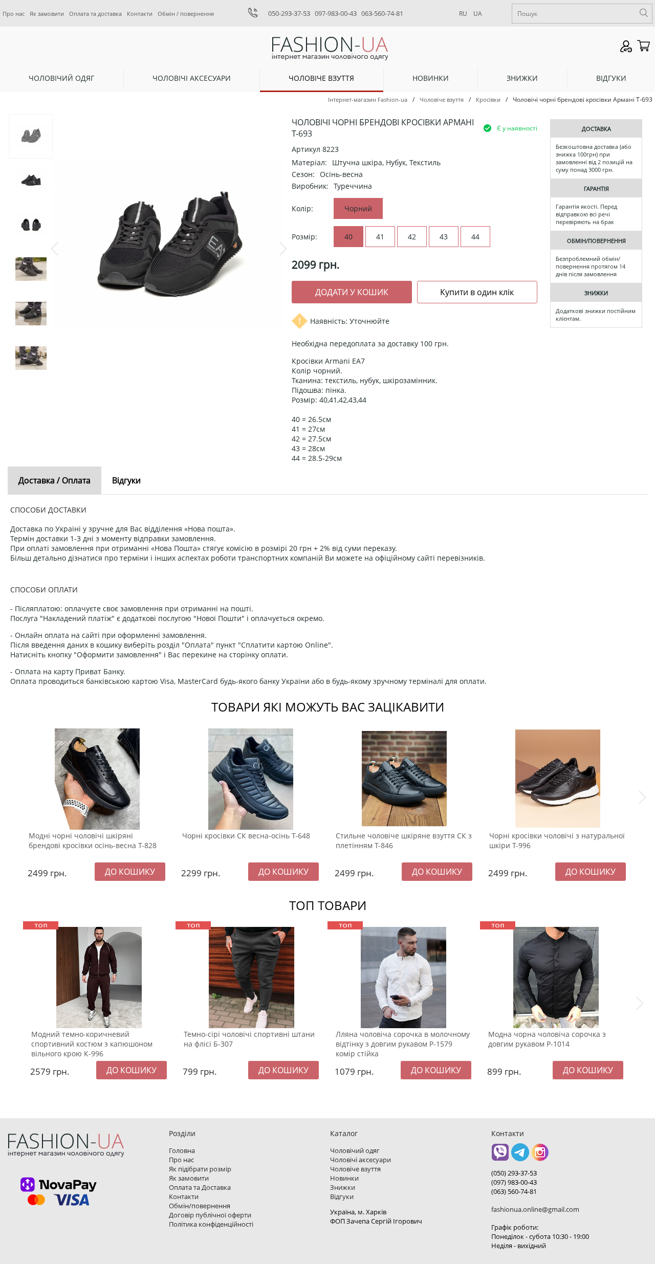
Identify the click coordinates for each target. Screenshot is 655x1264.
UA (477, 13)
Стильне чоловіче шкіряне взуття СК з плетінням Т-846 (404, 840)
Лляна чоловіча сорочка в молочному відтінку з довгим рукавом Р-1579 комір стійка (403, 1043)
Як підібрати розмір (200, 1168)
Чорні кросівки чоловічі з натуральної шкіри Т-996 (557, 840)
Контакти (139, 13)
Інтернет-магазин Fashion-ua (367, 99)
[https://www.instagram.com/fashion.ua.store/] (540, 1156)
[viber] (500, 1156)
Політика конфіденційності (211, 1224)
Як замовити (47, 13)
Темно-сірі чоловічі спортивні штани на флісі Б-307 (249, 1039)
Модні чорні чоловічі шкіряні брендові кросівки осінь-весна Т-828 (93, 840)
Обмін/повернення (199, 1205)
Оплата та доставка (95, 13)
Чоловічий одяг (61, 78)
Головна (182, 1150)
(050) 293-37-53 (514, 1173)
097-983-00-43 (336, 13)
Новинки (430, 78)
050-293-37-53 (289, 13)
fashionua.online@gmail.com (535, 1209)
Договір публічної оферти (210, 1214)
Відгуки (611, 78)
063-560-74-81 (382, 13)
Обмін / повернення (186, 13)
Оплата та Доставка (200, 1187)
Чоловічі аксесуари (191, 78)
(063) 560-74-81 (514, 1191)
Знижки (522, 78)
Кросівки (488, 99)
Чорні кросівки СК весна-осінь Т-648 (246, 835)
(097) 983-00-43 (514, 1182)
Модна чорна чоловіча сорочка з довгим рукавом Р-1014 (547, 1039)
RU (463, 13)
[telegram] (520, 1156)
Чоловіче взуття (321, 78)
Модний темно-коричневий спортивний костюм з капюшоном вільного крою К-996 (91, 1043)
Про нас (14, 13)
